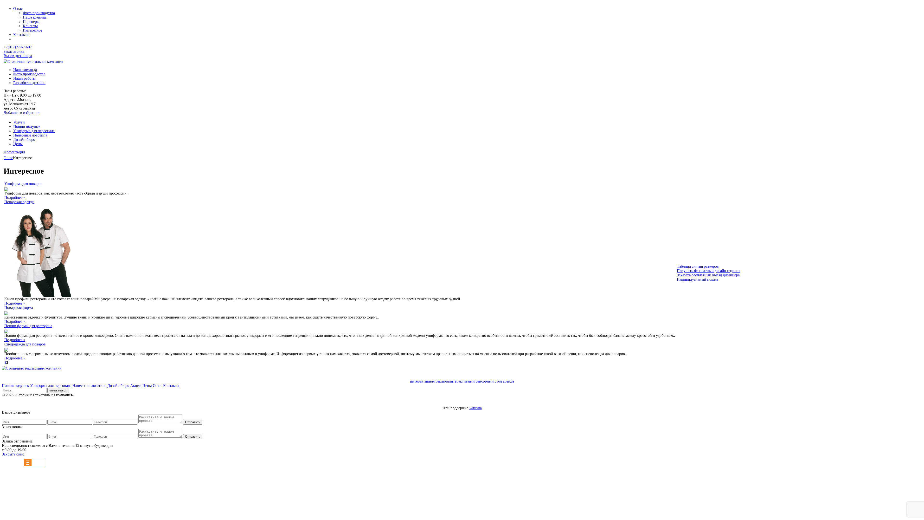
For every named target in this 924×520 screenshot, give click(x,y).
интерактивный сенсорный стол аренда (481, 381)
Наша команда (34, 17)
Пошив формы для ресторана (28, 326)
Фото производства (39, 13)
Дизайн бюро (24, 139)
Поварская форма (18, 308)
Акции (135, 386)
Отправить (192, 422)
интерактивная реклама (429, 381)
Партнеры (31, 22)
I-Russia (475, 408)
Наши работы (24, 78)
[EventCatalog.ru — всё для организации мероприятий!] (34, 465)
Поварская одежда (19, 202)
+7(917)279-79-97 (18, 47)
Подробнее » (14, 197)
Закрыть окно (13, 454)
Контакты (21, 34)
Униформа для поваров (23, 184)
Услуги (19, 122)
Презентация (14, 152)
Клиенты (30, 26)
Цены (18, 144)
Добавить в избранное (22, 112)
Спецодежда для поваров (25, 344)
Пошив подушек (26, 126)
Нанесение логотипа (30, 135)
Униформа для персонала (34, 131)
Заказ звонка (14, 51)
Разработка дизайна (29, 83)
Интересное (32, 30)
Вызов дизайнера (18, 56)
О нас (18, 8)
